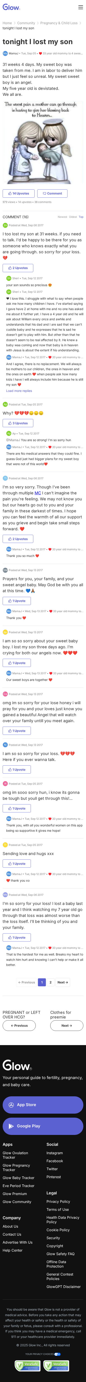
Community (26, 23)
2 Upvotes (20, 268)
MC (38, 493)
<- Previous (19, 1025)
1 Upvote (19, 601)
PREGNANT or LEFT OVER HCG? (22, 1014)
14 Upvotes (21, 193)
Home (7, 23)
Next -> (67, 1025)
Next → (63, 982)
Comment (54, 193)
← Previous (26, 982)
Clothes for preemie (60, 1014)
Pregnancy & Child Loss (59, 23)
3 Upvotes (20, 423)
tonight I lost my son (18, 28)
